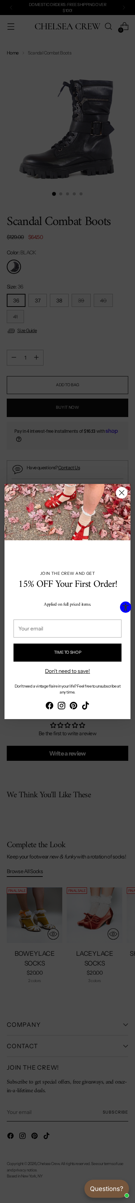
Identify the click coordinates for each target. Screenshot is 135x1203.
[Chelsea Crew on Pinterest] (73, 706)
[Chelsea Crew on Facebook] (49, 706)
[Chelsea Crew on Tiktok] (85, 706)
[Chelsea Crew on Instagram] (61, 706)
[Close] (122, 493)
